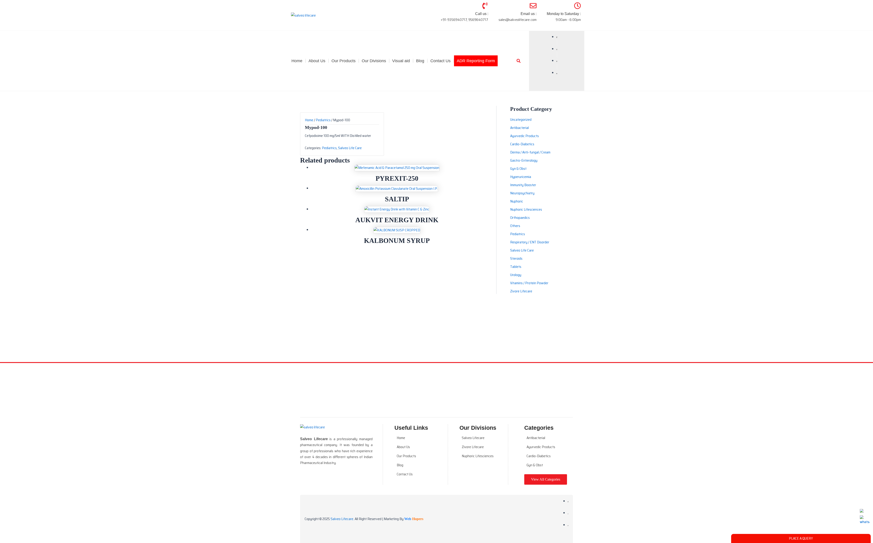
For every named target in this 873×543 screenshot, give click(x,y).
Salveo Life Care (350, 148)
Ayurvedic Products (541, 447)
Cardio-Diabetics (539, 456)
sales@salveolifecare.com (518, 19)
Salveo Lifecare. (342, 519)
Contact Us (440, 61)
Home (296, 61)
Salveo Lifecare (473, 438)
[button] (518, 60)
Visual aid (401, 61)
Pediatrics (323, 120)
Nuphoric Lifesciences (478, 456)
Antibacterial (536, 438)
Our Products (406, 456)
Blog (420, 61)
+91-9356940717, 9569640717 (464, 19)
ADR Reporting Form (476, 61)
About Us (317, 61)
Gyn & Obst (535, 465)
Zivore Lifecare (473, 447)
